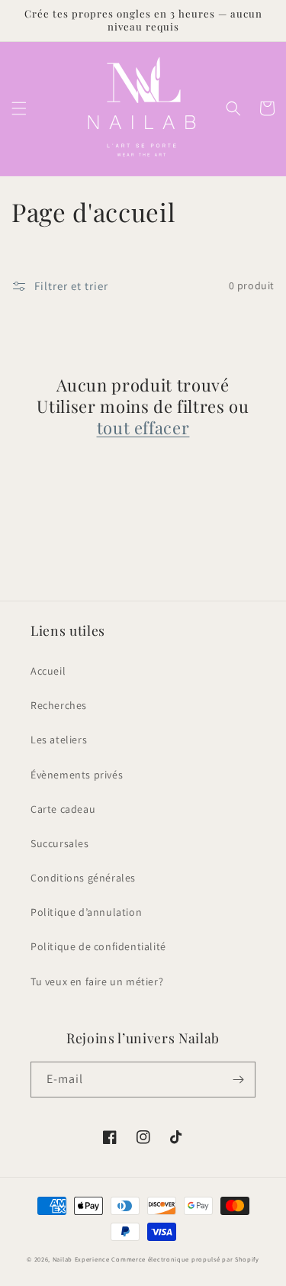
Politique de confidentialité (98, 946)
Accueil (48, 671)
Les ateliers (59, 739)
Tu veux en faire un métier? (97, 981)
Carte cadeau (63, 809)
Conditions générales (83, 878)
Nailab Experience (81, 1259)
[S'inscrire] (238, 1079)
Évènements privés (77, 775)
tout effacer (143, 427)
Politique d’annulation (86, 912)
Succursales (60, 843)
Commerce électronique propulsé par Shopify (185, 1259)
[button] (19, 108)
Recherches (59, 705)
